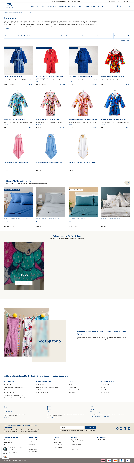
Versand (6, 445)
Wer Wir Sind (57, 442)
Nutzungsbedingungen (77, 446)
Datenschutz (74, 449)
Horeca (100, 6)
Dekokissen (72, 387)
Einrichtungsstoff (74, 390)
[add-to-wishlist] (30, 48)
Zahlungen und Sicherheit (11, 450)
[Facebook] (117, 428)
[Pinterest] (125, 428)
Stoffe (30, 446)
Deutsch (126, 1)
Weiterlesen (7, 28)
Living (74, 6)
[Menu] (8, 447)
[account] (120, 6)
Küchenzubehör (64, 6)
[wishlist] (124, 6)
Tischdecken (105, 384)
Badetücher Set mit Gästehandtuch (47, 387)
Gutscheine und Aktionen (11, 452)
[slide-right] (128, 183)
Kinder (81, 6)
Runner (103, 387)
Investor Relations (59, 445)
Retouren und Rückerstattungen (13, 447)
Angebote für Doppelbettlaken (13, 395)
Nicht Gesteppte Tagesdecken (13, 387)
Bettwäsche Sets (9, 392)
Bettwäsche (35, 6)
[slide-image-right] (31, 60)
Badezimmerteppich (42, 392)
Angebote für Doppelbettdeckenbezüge (16, 397)
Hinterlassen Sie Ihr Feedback (99, 416)
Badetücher (40, 390)
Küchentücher (105, 392)
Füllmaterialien (32, 449)
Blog (55, 440)
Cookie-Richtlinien (76, 444)
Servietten (104, 390)
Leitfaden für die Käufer (11, 437)
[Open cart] (128, 6)
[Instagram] (121, 428)
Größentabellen (33, 451)
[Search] (114, 6)
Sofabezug (72, 392)
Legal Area (74, 437)
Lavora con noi (58, 447)
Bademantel (40, 384)
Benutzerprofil (8, 442)
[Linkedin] (129, 428)
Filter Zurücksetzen (125, 40)
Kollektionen (90, 6)
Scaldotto (72, 384)
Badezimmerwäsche (49, 6)
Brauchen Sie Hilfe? (114, 1)
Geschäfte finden (52, 418)
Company (57, 437)
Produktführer (32, 437)
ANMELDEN (90, 427)
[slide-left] (125, 183)
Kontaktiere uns (9, 418)
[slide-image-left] (6, 60)
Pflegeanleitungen (33, 444)
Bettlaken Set (8, 390)
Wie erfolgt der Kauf (9, 440)
